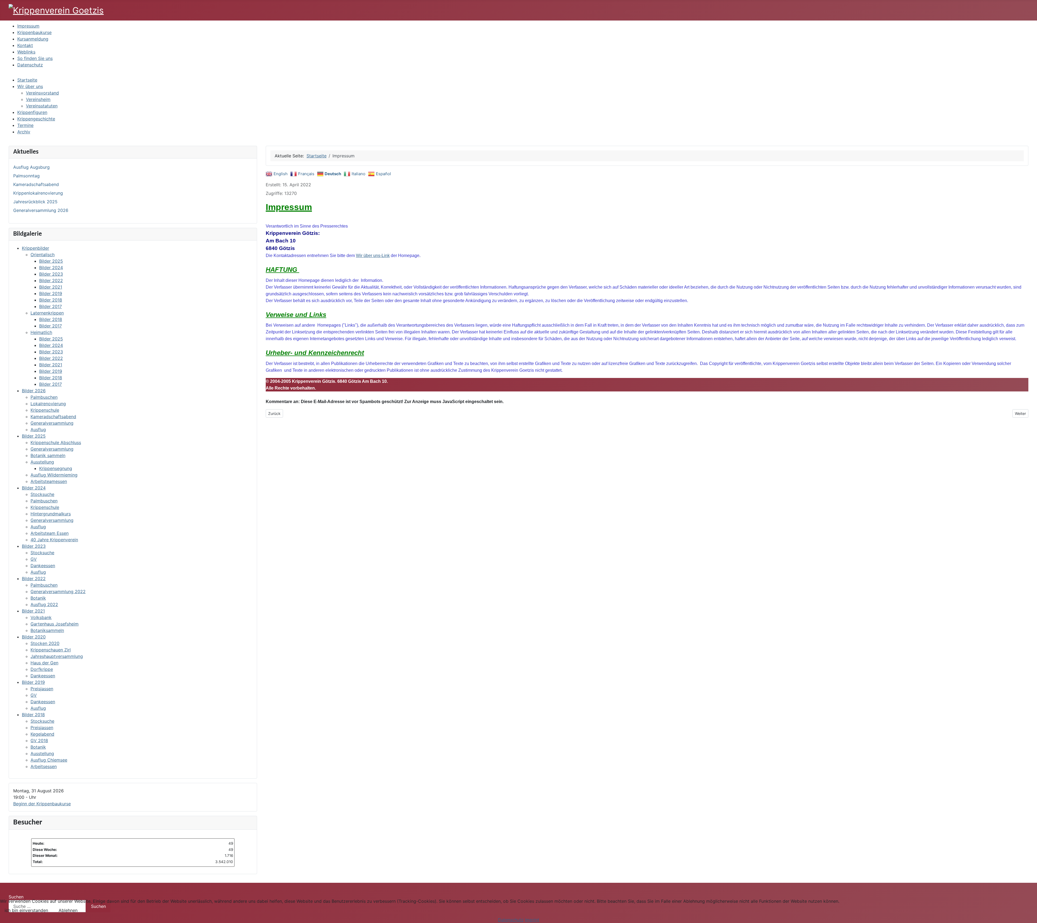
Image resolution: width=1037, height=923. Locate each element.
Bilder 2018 (50, 300)
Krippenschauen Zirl (51, 649)
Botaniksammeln (47, 630)
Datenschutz (511, 919)
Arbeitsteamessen (49, 481)
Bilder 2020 (34, 637)
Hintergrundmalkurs (51, 513)
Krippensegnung (55, 468)
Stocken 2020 (45, 643)
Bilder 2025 (51, 261)
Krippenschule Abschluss (56, 442)
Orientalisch (43, 254)
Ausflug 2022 (44, 604)
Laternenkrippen (47, 313)
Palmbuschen (44, 397)
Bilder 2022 (51, 280)
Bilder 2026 (34, 390)
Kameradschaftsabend (53, 416)
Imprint (532, 919)
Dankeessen (43, 565)
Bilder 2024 (51, 267)
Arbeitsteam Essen (50, 533)
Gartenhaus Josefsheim (55, 624)
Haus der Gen (44, 662)
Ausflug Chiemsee (49, 760)
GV (34, 559)
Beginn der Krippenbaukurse (42, 803)
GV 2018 (39, 740)
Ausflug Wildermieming (54, 475)
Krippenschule (45, 410)
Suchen (16, 897)
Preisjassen (42, 688)
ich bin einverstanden (26, 910)
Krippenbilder (35, 248)
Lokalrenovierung (48, 403)
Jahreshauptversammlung (57, 656)
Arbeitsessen (44, 766)
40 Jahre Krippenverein (54, 539)
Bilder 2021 (50, 287)
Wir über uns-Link (373, 255)
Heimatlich (41, 332)
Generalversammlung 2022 (58, 591)
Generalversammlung (52, 423)
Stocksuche (42, 494)
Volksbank (41, 617)
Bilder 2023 (51, 274)
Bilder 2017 (50, 306)
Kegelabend (42, 734)
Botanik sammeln (48, 455)
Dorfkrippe (42, 669)
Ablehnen (68, 910)
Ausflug (38, 429)
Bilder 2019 (50, 293)
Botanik (38, 598)
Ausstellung (42, 462)
